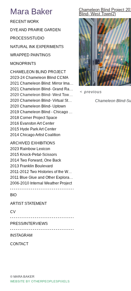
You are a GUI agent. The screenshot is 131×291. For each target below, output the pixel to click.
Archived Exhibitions (32, 143)
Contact (19, 244)
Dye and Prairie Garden (35, 30)
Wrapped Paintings (30, 55)
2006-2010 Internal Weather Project (41, 183)
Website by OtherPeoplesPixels (40, 281)
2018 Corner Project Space (33, 117)
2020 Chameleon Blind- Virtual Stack (42, 100)
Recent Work (24, 21)
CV (13, 212)
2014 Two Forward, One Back (35, 160)
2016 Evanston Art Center (32, 123)
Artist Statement (28, 203)
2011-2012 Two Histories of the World (42, 172)
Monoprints (23, 63)
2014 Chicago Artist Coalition (35, 135)
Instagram (21, 235)
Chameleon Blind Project (38, 72)
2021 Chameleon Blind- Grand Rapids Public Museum (42, 89)
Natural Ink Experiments (37, 47)
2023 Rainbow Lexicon (30, 149)
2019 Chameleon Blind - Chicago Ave (42, 112)
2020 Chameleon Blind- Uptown (38, 106)
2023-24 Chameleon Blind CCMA (39, 77)
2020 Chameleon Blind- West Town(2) (42, 95)
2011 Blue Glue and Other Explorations (42, 177)
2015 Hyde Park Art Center (33, 129)
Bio (13, 195)
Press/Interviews (29, 223)
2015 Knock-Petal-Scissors (33, 154)
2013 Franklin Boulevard (31, 166)
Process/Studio (27, 38)
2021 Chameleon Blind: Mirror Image (42, 83)
